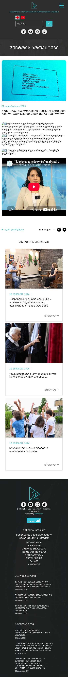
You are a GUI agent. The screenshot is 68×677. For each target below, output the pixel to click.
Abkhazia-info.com (34, 530)
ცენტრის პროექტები (34, 549)
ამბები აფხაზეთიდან (34, 552)
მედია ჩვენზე (34, 558)
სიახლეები (34, 546)
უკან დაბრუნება (13, 229)
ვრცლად (50, 315)
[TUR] (23, 17)
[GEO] (17, 17)
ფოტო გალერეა (34, 555)
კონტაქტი (34, 564)
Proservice (38, 513)
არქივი (34, 561)
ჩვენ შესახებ (34, 542)
